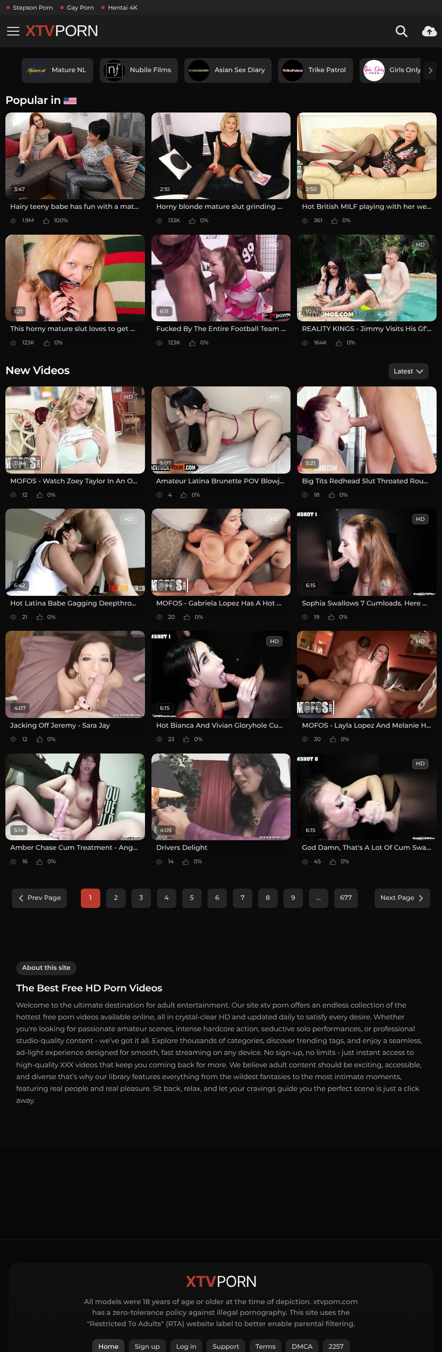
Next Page (398, 898)
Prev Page (44, 898)
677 (346, 898)
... (318, 898)
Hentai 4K (122, 7)
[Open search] (401, 31)
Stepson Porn (33, 7)
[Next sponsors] (430, 70)
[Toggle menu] (13, 31)
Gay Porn (80, 7)
